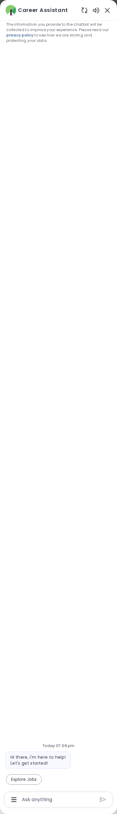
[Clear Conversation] (84, 10)
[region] (58, 404)
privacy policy (19, 35)
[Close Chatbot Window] (107, 10)
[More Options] (14, 799)
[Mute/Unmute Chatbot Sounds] (96, 10)
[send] (103, 799)
